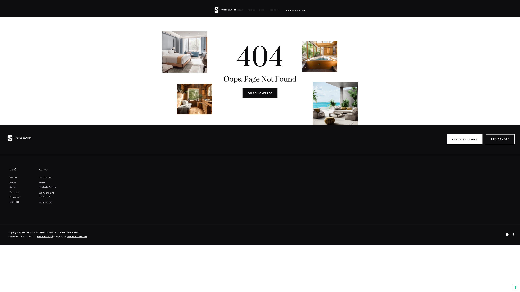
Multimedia (45, 202)
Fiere (42, 182)
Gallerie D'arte (47, 187)
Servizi (13, 187)
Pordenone (45, 177)
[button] (274, 10)
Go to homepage (260, 93)
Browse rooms (295, 10)
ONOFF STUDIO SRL (77, 236)
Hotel (12, 182)
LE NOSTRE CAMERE (464, 139)
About (251, 9)
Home (239, 9)
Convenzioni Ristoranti (46, 194)
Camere (14, 192)
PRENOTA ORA (500, 139)
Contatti (14, 202)
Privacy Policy (44, 236)
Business (14, 197)
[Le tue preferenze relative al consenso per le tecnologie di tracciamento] (515, 287)
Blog (261, 9)
